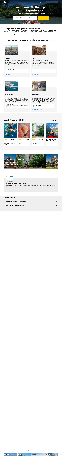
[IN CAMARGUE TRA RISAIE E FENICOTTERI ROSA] (24, 134)
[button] (59, 453)
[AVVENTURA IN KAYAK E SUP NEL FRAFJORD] (52, 134)
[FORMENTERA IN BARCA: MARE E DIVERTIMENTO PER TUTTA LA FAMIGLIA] (10, 134)
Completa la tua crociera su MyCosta (12, 188)
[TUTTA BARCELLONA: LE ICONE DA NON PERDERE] (38, 134)
